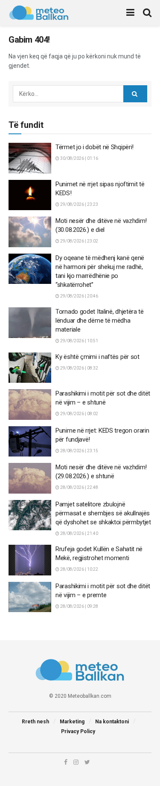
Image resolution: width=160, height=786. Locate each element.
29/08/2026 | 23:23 (78, 204)
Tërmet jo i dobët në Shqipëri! (94, 147)
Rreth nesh (35, 722)
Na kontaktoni (112, 722)
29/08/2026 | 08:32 (78, 368)
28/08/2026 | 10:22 (78, 569)
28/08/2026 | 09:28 (78, 606)
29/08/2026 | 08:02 (78, 413)
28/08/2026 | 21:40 (78, 533)
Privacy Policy (78, 731)
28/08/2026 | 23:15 (78, 450)
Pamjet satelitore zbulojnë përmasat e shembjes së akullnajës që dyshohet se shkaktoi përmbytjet (103, 513)
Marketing (72, 722)
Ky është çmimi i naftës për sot (97, 357)
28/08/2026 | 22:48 (78, 487)
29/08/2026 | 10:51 (78, 340)
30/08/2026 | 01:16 (78, 158)
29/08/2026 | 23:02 (78, 241)
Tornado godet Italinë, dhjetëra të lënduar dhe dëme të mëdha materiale (99, 320)
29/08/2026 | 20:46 (78, 296)
